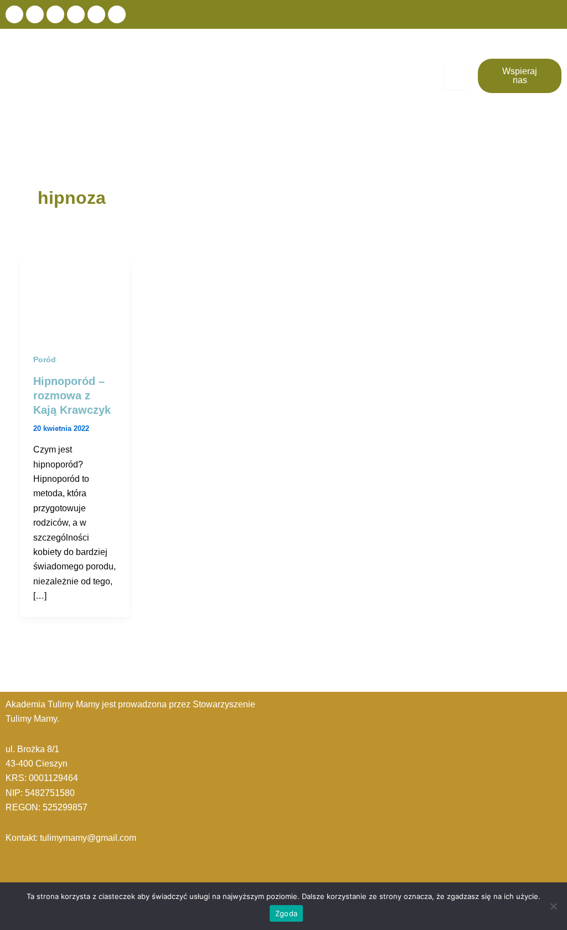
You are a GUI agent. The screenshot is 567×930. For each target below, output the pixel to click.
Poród (44, 359)
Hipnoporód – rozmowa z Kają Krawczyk (72, 395)
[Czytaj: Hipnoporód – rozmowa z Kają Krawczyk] (75, 297)
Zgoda (286, 913)
